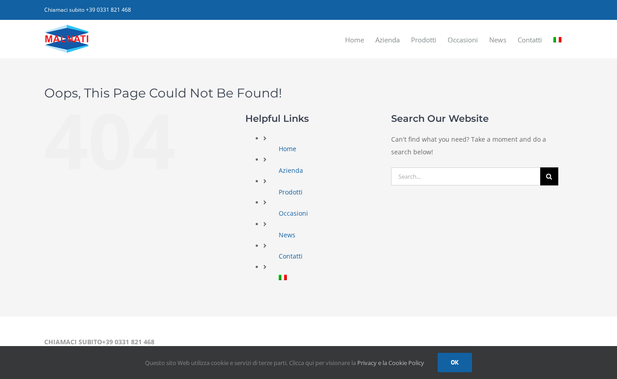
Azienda (291, 170)
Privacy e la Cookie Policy (390, 363)
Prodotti (291, 192)
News (287, 235)
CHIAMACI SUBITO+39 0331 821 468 (99, 341)
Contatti (291, 256)
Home (287, 148)
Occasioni (293, 213)
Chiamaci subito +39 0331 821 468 (87, 10)
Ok (455, 362)
